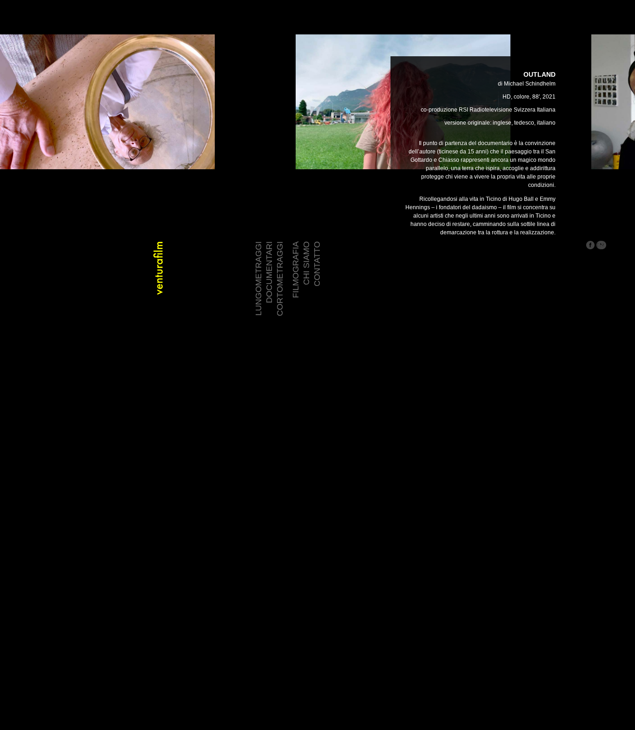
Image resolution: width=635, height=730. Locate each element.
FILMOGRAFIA (295, 269)
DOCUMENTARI (269, 272)
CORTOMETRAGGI (279, 278)
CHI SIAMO (306, 263)
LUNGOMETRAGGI (258, 278)
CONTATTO (317, 263)
